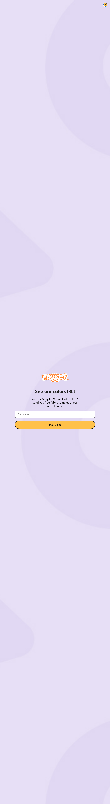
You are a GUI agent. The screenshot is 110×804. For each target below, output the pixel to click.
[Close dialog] (105, 4)
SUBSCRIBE (55, 424)
